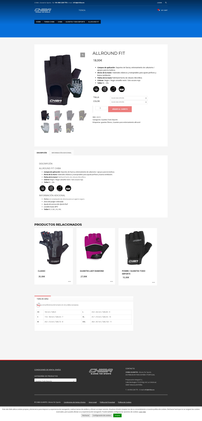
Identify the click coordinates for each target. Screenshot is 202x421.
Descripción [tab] (42, 153)
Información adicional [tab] (61, 153)
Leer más (142, 412)
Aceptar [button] (117, 415)
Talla (96, 97)
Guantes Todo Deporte (109, 120)
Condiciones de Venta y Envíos (75, 402)
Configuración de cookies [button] (102, 415)
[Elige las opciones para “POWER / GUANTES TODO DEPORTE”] (153, 282)
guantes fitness (106, 122)
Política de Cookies (124, 402)
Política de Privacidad (107, 402)
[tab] (42, 299)
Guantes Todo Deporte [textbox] (54, 381)
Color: (96, 101)
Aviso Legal (93, 402)
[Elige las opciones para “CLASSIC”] (69, 282)
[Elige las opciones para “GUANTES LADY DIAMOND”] (111, 282)
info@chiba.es (149, 390)
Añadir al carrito (120, 109)
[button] (82, 55)
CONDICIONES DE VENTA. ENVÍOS (47, 370)
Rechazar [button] (85, 415)
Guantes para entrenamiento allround (126, 122)
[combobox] (55, 380)
